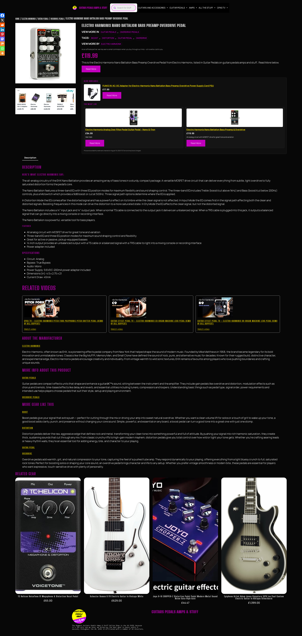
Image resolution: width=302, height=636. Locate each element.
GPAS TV (221, 7)
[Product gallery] (45, 53)
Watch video (30, 329)
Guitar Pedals (177, 7)
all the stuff (206, 7)
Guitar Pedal (125, 38)
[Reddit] (2, 25)
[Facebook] (2, 15)
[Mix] (2, 43)
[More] (2, 53)
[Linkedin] (2, 29)
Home (17, 18)
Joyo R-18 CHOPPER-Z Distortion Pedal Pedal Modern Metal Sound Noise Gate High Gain (185, 597)
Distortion (108, 38)
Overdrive (141, 38)
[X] (2, 20)
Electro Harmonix (29, 18)
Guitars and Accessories (151, 7)
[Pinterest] (2, 34)
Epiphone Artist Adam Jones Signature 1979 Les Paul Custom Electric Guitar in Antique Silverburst (254, 597)
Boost (94, 38)
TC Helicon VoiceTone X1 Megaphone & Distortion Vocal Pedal (48, 596)
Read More (91, 68)
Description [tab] (30, 157)
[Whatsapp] (2, 48)
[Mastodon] (2, 39)
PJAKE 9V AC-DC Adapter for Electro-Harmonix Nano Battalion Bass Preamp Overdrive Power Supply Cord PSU (158, 85)
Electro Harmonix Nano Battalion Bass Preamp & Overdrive (216, 129)
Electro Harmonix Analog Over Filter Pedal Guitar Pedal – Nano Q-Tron (120, 129)
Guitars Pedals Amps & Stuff (93, 7)
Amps (192, 7)
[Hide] (1, 58)
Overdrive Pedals (57, 18)
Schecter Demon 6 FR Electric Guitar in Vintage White (116, 596)
